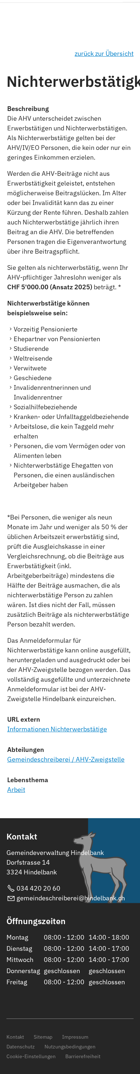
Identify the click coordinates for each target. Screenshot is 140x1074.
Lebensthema (27, 780)
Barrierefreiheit (83, 1056)
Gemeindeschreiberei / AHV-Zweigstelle (66, 759)
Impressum (75, 1036)
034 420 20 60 (38, 888)
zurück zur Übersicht (104, 53)
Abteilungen (25, 749)
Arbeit (16, 789)
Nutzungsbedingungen (70, 1046)
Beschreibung (28, 108)
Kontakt (15, 1036)
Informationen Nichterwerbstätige (57, 729)
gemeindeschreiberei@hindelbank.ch (71, 898)
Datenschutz (20, 1046)
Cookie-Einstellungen (31, 1056)
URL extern (23, 719)
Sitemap (43, 1036)
